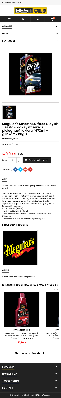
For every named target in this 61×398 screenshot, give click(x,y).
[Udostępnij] (15, 169)
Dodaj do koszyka (36, 160)
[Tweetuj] (20, 169)
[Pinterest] (30, 169)
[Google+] (25, 169)
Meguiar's (13, 138)
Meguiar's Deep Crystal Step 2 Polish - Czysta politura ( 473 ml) (21, 335)
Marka (5, 138)
